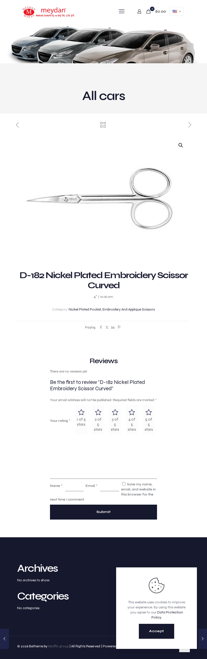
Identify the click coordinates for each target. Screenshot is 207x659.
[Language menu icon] (177, 11)
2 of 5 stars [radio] (98, 424)
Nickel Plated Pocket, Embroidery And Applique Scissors (112, 309)
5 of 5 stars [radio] (149, 424)
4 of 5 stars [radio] (132, 424)
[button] (181, 145)
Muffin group (58, 646)
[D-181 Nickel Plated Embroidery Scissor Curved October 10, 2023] (202, 639)
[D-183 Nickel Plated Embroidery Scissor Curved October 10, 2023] (4, 639)
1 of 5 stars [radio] (81, 422)
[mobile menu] (121, 11)
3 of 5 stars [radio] (115, 424)
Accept (156, 631)
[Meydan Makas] (48, 11)
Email (91, 486)
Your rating (60, 421)
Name (56, 486)
